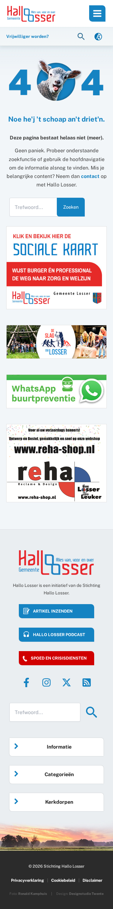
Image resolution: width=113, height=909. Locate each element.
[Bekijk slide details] (56, 463)
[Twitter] (66, 682)
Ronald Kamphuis (32, 894)
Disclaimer (92, 880)
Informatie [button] (59, 747)
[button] (82, 36)
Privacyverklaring (27, 880)
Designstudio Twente (86, 894)
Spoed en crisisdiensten (59, 658)
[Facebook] (26, 682)
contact (90, 176)
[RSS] (86, 682)
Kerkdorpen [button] (59, 802)
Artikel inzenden (53, 611)
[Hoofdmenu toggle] (97, 13)
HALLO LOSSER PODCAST (59, 634)
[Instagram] (46, 682)
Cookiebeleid (63, 880)
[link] (98, 36)
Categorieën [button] (59, 774)
